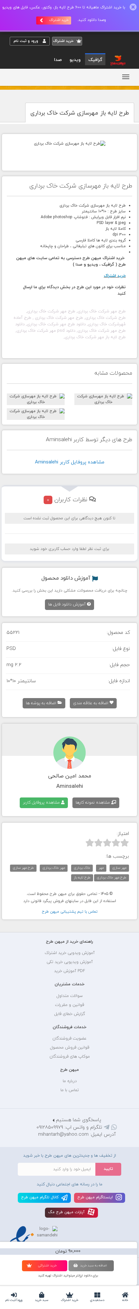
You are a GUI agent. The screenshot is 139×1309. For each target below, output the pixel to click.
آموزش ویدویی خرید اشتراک (70, 953)
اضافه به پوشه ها (42, 703)
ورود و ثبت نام (26, 41)
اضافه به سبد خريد (93, 1265)
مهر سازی (119, 867)
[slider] (107, 843)
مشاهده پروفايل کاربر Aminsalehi (69, 462)
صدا (58, 60)
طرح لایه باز (82, 877)
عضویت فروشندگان (69, 1038)
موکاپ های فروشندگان (69, 1057)
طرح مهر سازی (23, 867)
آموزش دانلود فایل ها (67, 604)
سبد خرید (41, 1300)
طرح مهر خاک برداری (111, 877)
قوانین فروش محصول (69, 1047)
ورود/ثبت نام (13, 1300)
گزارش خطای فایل (69, 1014)
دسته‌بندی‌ (97, 1300)
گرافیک (95, 60)
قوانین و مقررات (69, 1005)
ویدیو (75, 60)
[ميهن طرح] (117, 60)
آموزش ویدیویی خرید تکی (70, 962)
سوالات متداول (70, 996)
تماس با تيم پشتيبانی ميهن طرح (70, 911)
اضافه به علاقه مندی (91, 703)
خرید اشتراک (69, 1300)
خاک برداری (82, 867)
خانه (125, 1300)
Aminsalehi (69, 786)
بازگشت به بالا (26, 921)
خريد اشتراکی (47, 1265)
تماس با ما (69, 1090)
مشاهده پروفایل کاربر (42, 803)
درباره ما (70, 1081)
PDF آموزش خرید (69, 971)
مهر (101, 867)
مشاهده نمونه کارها (93, 803)
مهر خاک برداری (53, 867)
